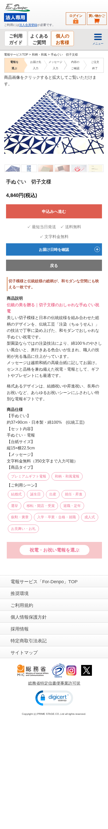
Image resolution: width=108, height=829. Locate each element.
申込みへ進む (54, 211)
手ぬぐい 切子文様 (64, 54)
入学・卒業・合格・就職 (56, 517)
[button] (54, 698)
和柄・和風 (39, 54)
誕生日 (35, 494)
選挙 (14, 505)
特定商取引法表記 (29, 640)
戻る (54, 265)
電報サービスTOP (16, 54)
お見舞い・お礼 (23, 528)
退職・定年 (72, 505)
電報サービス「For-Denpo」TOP (44, 581)
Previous (7, 113)
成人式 (89, 517)
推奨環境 (20, 593)
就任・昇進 (73, 494)
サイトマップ (24, 652)
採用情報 (20, 628)
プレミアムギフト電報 (28, 476)
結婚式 (16, 494)
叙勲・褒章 (20, 517)
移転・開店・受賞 (41, 505)
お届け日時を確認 (54, 249)
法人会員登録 (28, 25)
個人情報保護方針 (29, 616)
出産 (52, 494)
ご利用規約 (22, 605)
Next (99, 113)
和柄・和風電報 (67, 476)
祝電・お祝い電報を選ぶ (54, 549)
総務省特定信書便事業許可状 (54, 683)
